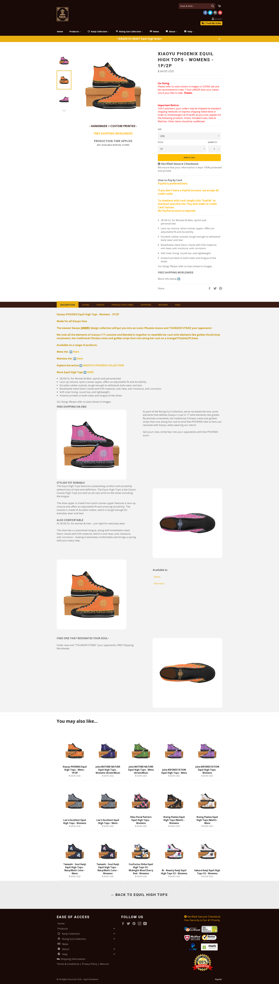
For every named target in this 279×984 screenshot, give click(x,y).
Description (67, 304)
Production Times (122, 304)
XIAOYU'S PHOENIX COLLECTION (103, 365)
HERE (90, 372)
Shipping (146, 304)
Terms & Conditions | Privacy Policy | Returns (83, 964)
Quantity (212, 142)
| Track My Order (212, 23)
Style (160, 142)
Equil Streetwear (91, 979)
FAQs (177, 304)
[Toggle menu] (114, 928)
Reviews (163, 304)
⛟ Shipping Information (71, 959)
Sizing (85, 304)
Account (218, 19)
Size (160, 129)
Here (76, 351)
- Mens (156, 576)
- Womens (158, 583)
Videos (100, 304)
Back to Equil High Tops (141, 895)
